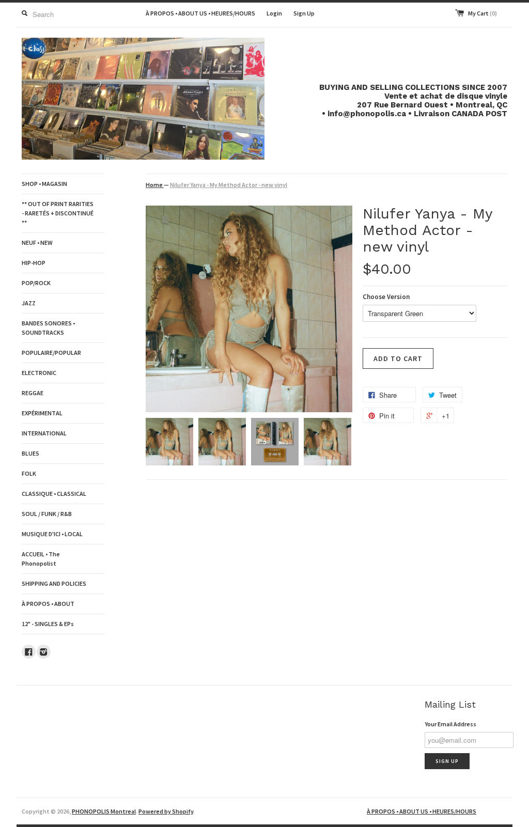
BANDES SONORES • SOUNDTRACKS (48, 327)
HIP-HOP (33, 263)
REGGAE (32, 393)
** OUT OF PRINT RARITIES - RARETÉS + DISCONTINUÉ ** (58, 213)
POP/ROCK (36, 283)
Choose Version (386, 296)
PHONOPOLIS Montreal (104, 811)
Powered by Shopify (165, 811)
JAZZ (29, 303)
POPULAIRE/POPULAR (51, 352)
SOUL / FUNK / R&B (47, 514)
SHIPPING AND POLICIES (54, 583)
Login (274, 13)
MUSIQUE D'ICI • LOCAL (52, 534)
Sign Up (304, 13)
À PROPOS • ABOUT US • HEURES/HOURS (200, 13)
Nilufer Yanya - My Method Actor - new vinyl (228, 185)
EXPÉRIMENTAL (42, 413)
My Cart (482, 13)
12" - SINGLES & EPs (48, 624)
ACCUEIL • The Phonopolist (41, 558)
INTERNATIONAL (44, 433)
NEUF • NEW (37, 242)
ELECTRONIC (39, 373)
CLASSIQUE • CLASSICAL (54, 493)
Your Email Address (450, 724)
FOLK (29, 473)
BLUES (30, 453)
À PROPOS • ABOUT (48, 603)
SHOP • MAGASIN (44, 184)
